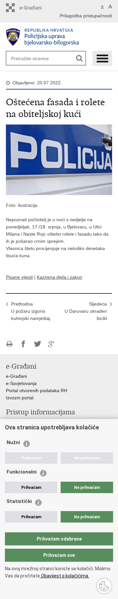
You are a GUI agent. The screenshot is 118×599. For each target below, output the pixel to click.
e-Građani (16, 376)
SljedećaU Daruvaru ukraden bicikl (86, 311)
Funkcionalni (22, 472)
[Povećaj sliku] (59, 159)
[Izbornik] (102, 58)
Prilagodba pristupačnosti (86, 15)
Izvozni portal (19, 397)
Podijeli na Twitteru (37, 344)
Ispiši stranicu (9, 344)
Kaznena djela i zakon (59, 277)
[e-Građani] (34, 7)
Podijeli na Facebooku (23, 344)
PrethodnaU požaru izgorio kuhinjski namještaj (30, 311)
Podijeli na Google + (51, 344)
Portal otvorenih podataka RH (36, 390)
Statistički (19, 501)
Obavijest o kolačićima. (64, 575)
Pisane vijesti (19, 277)
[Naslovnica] (59, 37)
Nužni (13, 442)
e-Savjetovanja (21, 383)
